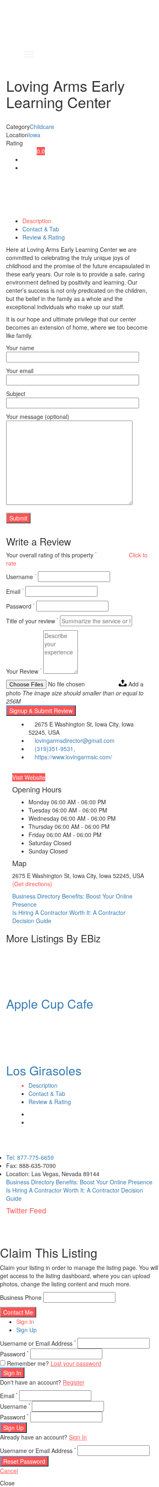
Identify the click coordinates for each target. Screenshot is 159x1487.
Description (36, 221)
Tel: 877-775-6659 (30, 1157)
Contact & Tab (40, 229)
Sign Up (26, 1330)
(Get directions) (32, 884)
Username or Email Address (38, 1343)
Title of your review (32, 621)
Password (20, 606)
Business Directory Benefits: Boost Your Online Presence (79, 1182)
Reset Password (24, 1461)
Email (15, 591)
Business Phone (21, 1297)
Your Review (24, 671)
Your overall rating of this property (51, 555)
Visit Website (28, 777)
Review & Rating (43, 237)
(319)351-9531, (55, 749)
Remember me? (28, 1363)
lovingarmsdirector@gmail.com (75, 740)
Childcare (42, 126)
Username (21, 577)
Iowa (34, 135)
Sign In (25, 1321)
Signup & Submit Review (41, 710)
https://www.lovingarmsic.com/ (73, 757)
